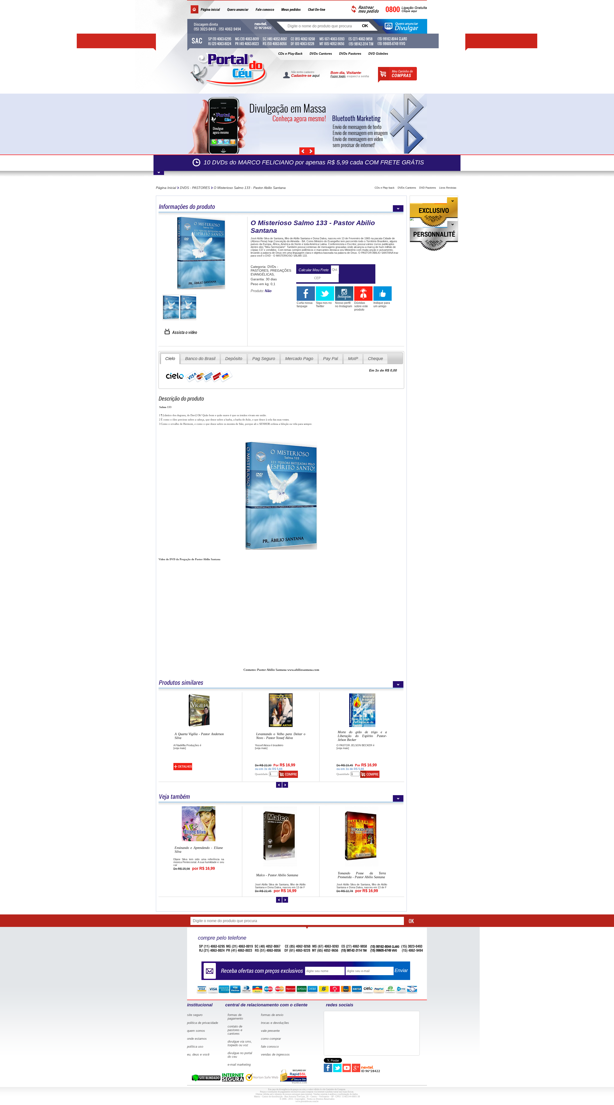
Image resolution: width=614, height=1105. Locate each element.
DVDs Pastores (350, 53)
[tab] (170, 359)
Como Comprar (271, 1038)
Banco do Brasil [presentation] (200, 358)
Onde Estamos (197, 1038)
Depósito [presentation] (233, 358)
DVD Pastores (427, 187)
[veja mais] (179, 748)
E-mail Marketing (239, 1064)
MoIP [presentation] (353, 358)
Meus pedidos (291, 9)
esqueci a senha (358, 76)
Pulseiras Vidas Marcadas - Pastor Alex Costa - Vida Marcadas (199, 736)
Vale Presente (270, 1031)
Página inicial (210, 9)
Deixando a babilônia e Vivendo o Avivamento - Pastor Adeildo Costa (362, 736)
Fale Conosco (270, 1046)
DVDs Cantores (321, 53)
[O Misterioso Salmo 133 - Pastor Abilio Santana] (201, 288)
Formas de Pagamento (235, 1016)
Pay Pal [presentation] (330, 358)
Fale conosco (265, 9)
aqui (315, 75)
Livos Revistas (447, 187)
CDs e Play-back (385, 187)
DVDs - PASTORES (195, 188)
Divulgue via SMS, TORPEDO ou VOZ (240, 1043)
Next (311, 151)
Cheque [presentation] (375, 358)
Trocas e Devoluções (275, 1023)
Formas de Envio (272, 1015)
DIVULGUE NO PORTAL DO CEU (240, 1054)
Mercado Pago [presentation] (299, 358)
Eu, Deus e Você (198, 1054)
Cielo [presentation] (170, 358)
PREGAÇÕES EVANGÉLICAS (271, 272)
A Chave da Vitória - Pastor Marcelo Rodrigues (362, 848)
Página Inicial (166, 188)
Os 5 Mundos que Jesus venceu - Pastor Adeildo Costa (199, 862)
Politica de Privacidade (202, 1023)
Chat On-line (316, 9)
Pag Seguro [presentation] (263, 358)
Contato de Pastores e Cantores (235, 1030)
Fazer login (338, 76)
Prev (303, 151)
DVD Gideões (378, 53)
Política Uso (195, 1046)
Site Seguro (194, 1015)
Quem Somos (196, 1031)
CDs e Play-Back (290, 53)
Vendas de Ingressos (275, 1054)
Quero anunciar (237, 9)
